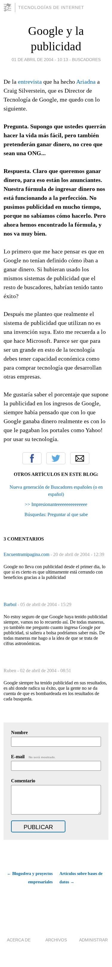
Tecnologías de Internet (51, 7)
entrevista (30, 81)
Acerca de (18, 940)
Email (79, 458)
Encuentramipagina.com (27, 554)
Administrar (93, 940)
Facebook (32, 458)
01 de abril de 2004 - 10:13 (40, 59)
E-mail (33, 756)
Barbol (11, 604)
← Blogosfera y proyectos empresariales (30, 877)
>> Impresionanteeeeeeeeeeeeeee (56, 504)
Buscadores (86, 59)
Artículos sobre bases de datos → (80, 877)
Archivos (56, 940)
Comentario (23, 780)
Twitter (55, 458)
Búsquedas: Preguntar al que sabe (56, 514)
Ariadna (86, 81)
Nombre (19, 732)
